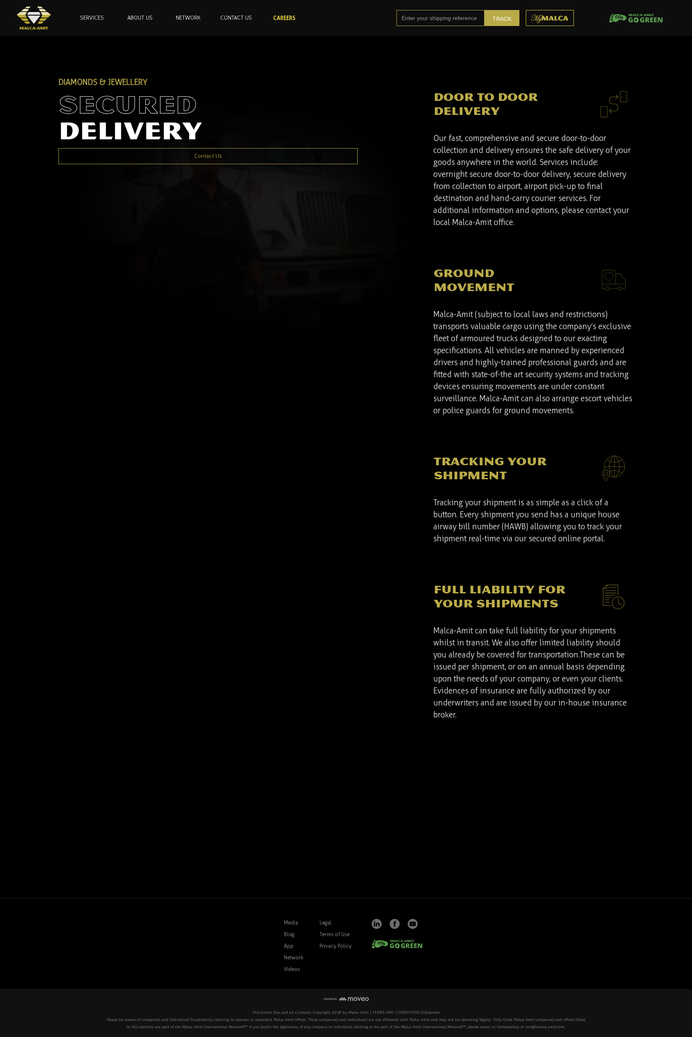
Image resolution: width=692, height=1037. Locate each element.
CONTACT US (236, 17)
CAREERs (284, 17)
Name (45, 814)
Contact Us (208, 156)
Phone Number (404, 814)
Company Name (289, 814)
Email (160, 814)
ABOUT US (140, 17)
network (188, 17)
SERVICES (92, 17)
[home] (34, 18)
